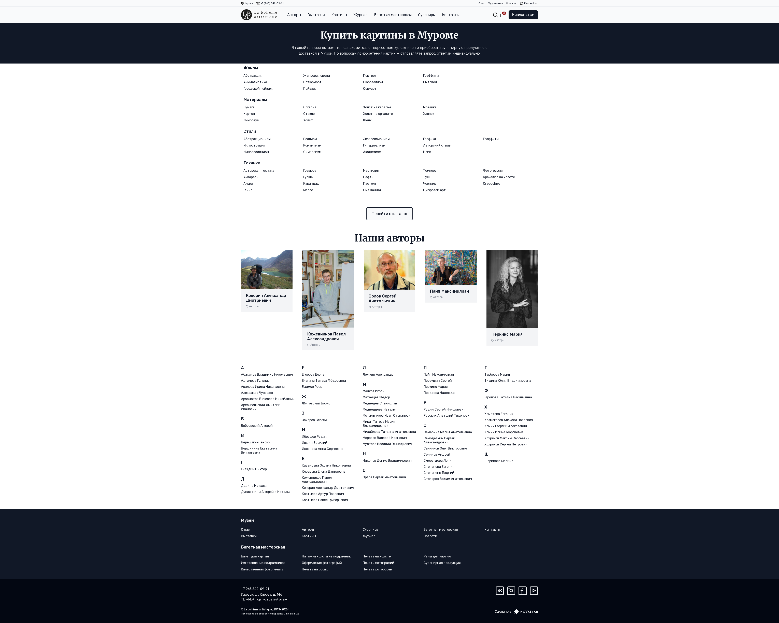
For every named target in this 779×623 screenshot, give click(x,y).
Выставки (316, 15)
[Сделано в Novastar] (524, 612)
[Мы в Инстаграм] (511, 590)
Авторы (294, 15)
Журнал (360, 15)
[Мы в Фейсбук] (523, 590)
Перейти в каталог (389, 213)
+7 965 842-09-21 (255, 589)
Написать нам (523, 15)
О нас (482, 3)
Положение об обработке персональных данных (270, 613)
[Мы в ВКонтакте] (500, 590)
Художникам (495, 3)
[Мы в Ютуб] (534, 590)
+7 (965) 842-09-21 (272, 3)
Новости (511, 3)
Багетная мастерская (393, 15)
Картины (339, 15)
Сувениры (427, 15)
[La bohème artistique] (259, 14)
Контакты (450, 15)
